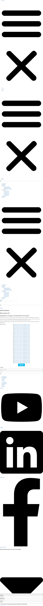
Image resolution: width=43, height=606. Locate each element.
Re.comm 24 (6, 192)
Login (3, 0)
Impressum (4, 376)
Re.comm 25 (6, 191)
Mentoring (4, 196)
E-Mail (1, 601)
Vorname (2, 595)
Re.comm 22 (6, 194)
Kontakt (3, 378)
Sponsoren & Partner (8, 188)
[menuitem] (22, 89)
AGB (3, 379)
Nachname (2, 598)
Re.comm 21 (6, 195)
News (3, 197)
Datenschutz (4, 377)
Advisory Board (7, 186)
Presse (3, 380)
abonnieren (4, 310)
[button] (21, 45)
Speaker (3, 184)
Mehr (21, 365)
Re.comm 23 (6, 193)
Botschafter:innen (7, 187)
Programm (4, 183)
